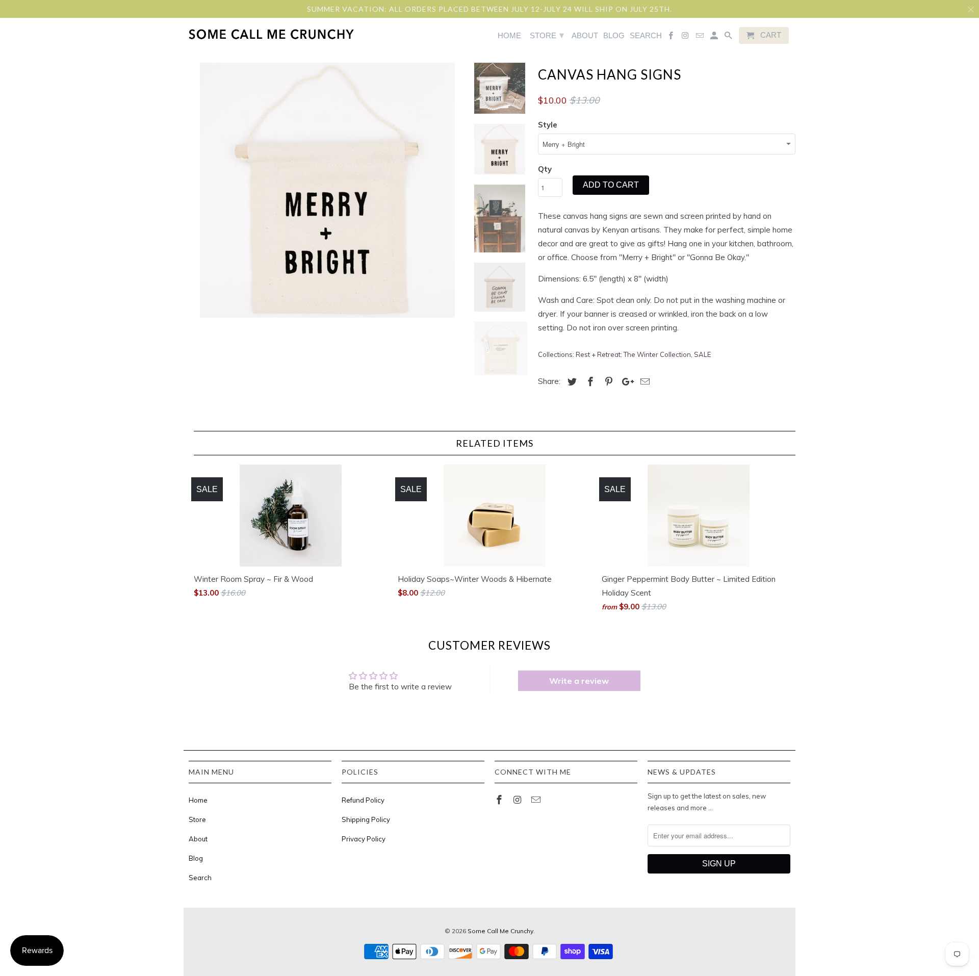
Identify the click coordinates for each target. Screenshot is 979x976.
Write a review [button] (579, 681)
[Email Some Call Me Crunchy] (537, 800)
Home (198, 800)
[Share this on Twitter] (570, 382)
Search (200, 878)
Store (197, 819)
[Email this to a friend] (643, 382)
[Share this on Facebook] (589, 382)
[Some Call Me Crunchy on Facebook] (500, 800)
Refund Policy (363, 800)
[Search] (729, 37)
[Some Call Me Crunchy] (231, 33)
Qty (545, 169)
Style (547, 125)
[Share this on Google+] (625, 382)
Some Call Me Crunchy (500, 931)
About (198, 839)
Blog (196, 858)
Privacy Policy (363, 839)
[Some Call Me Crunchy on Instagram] (518, 800)
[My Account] (714, 37)
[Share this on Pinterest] (607, 382)
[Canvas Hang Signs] (327, 190)
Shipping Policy (366, 819)
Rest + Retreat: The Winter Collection (633, 354)
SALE (702, 354)
